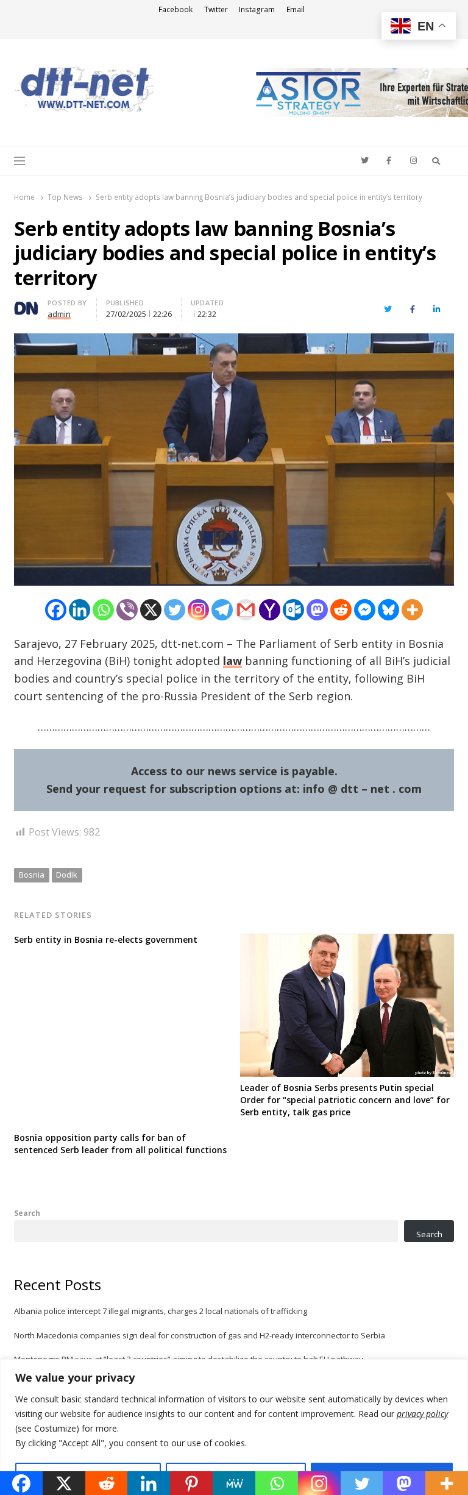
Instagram (257, 9)
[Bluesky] (388, 609)
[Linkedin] (79, 609)
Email (295, 9)
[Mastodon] (317, 609)
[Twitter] (174, 609)
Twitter (216, 9)
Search (27, 1213)
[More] (412, 609)
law (232, 660)
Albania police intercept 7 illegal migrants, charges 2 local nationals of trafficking (160, 1310)
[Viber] (127, 609)
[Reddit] (341, 609)
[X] (150, 609)
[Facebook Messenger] (364, 609)
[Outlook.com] (293, 609)
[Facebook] (55, 609)
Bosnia (31, 874)
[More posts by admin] (26, 304)
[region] (234, 1427)
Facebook (175, 9)
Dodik (66, 874)
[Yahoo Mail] (269, 609)
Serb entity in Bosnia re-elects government (105, 939)
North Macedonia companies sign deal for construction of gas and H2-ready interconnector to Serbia (199, 1335)
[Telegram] (222, 609)
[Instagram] (198, 609)
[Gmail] (246, 609)
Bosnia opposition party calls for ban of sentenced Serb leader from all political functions (120, 1144)
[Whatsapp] (103, 609)
